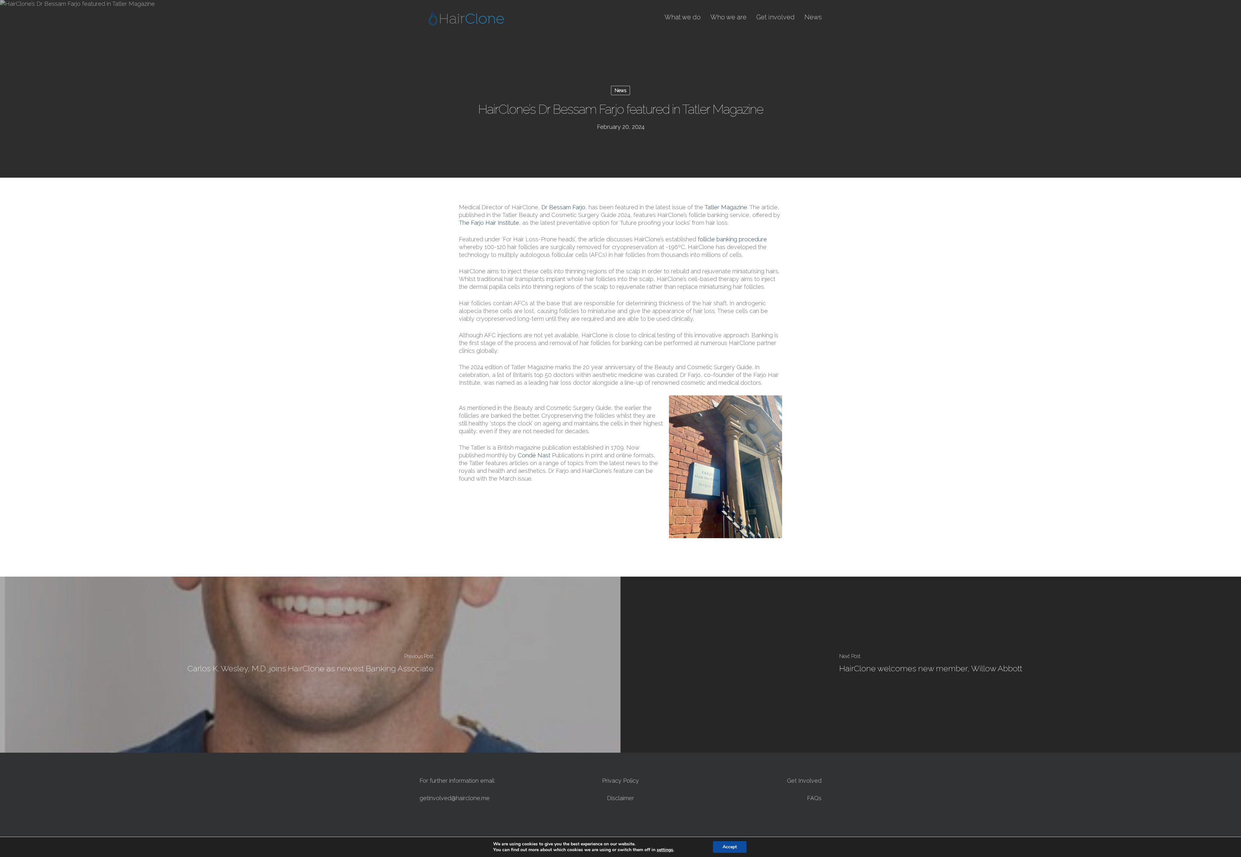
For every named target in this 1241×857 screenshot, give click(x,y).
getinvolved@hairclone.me (454, 798)
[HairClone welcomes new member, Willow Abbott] (930, 665)
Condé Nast (534, 455)
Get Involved (804, 780)
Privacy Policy (620, 780)
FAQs (814, 798)
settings (665, 850)
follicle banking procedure (732, 239)
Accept (730, 847)
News (620, 90)
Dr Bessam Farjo (563, 207)
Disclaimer (620, 798)
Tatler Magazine (726, 207)
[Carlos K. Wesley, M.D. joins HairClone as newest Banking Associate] (310, 665)
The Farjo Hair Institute (489, 222)
